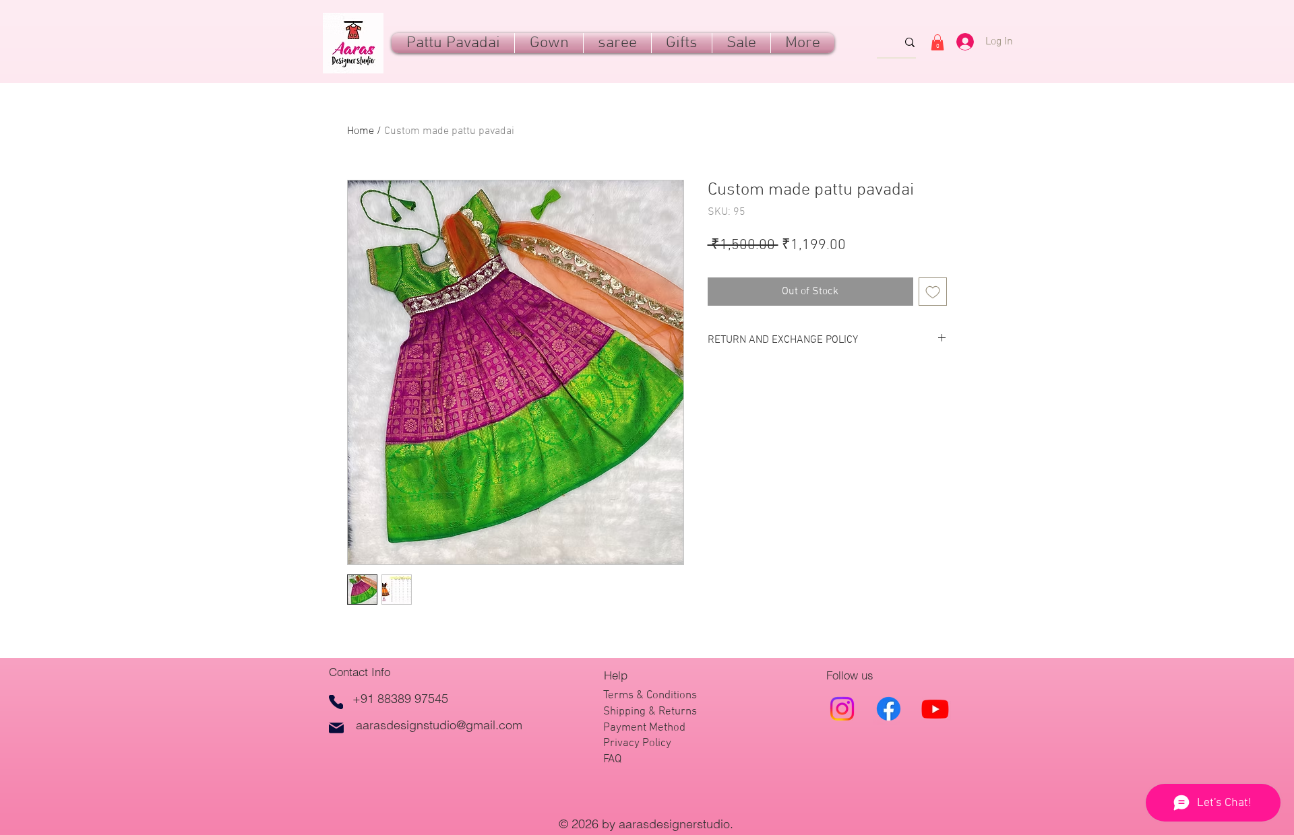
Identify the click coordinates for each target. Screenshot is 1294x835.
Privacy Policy (637, 743)
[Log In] (960, 42)
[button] (682, 43)
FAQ (612, 759)
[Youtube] (935, 709)
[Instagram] (842, 709)
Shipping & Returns (650, 712)
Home (360, 131)
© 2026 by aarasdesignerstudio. (648, 824)
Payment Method (644, 728)
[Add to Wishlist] (933, 291)
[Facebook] (888, 709)
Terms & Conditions (650, 695)
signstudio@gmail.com (461, 725)
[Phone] (336, 702)
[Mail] (336, 728)
